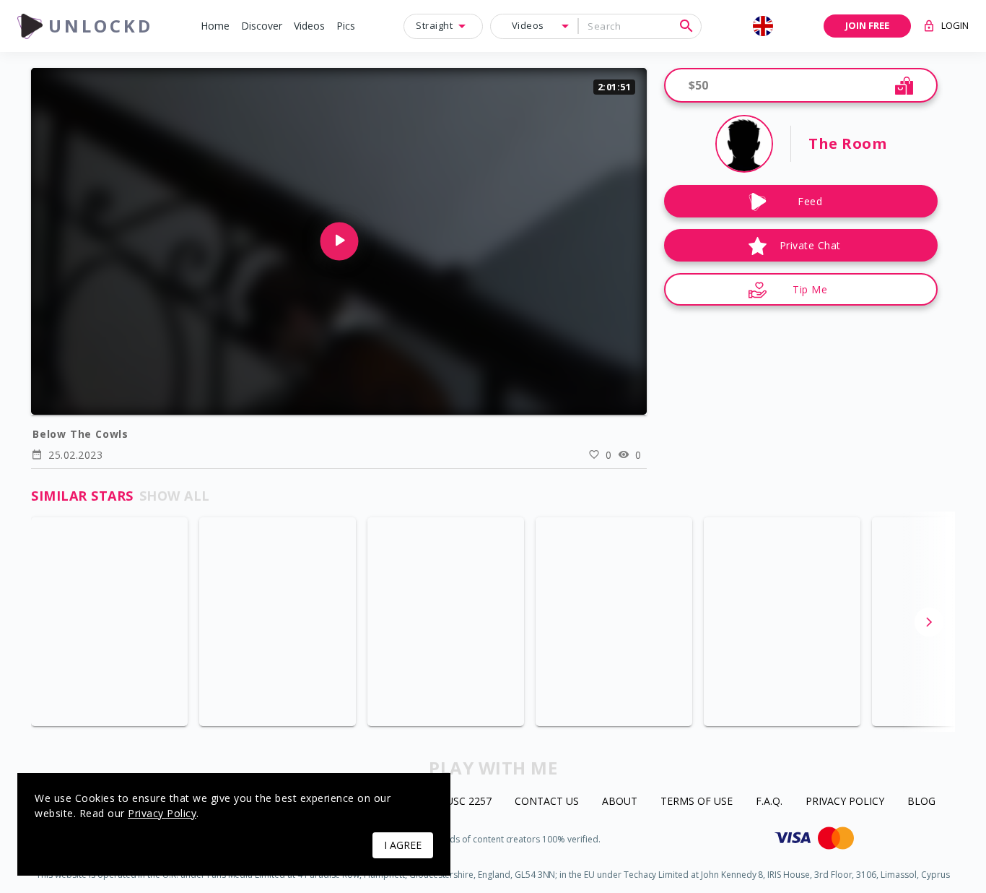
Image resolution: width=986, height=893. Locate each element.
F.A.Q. (769, 801)
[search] (686, 26)
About (619, 801)
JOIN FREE (867, 25)
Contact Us (547, 801)
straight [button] (434, 25)
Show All (174, 495)
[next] (929, 622)
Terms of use (696, 801)
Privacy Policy (845, 801)
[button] (215, 26)
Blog (921, 801)
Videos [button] (528, 25)
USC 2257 (469, 801)
